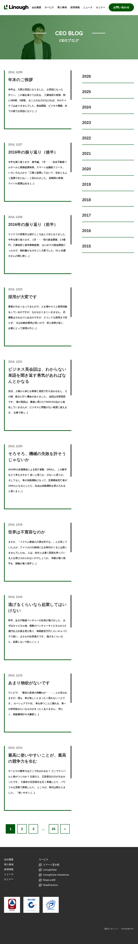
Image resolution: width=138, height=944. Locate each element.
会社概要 (36, 7)
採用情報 (75, 7)
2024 (86, 107)
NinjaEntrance (50, 885)
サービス (49, 7)
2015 (86, 246)
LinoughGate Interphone (56, 874)
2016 (86, 230)
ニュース (88, 7)
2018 (86, 199)
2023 (86, 122)
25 (53, 829)
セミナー (100, 7)
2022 (86, 138)
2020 (86, 169)
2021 (86, 153)
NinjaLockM (49, 880)
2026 (86, 76)
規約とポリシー (111, 929)
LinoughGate (50, 869)
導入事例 (62, 7)
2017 (86, 215)
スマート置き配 (51, 864)
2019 (86, 184)
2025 (86, 91)
